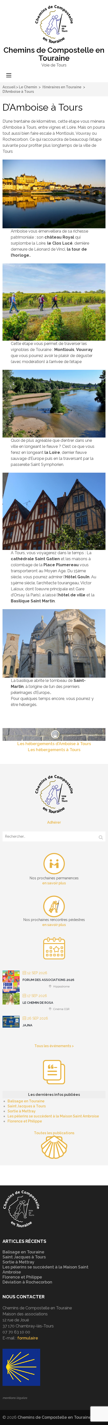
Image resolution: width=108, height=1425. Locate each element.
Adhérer (54, 822)
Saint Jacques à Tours (27, 1106)
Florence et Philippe (25, 1121)
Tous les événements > (54, 1046)
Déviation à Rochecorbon (27, 1282)
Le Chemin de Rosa (38, 1003)
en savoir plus (54, 883)
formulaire (27, 1338)
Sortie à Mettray (22, 1111)
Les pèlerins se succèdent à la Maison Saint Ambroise (53, 1116)
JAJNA (27, 1025)
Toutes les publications (54, 1133)
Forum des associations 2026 (48, 980)
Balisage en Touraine (26, 1101)
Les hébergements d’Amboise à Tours (54, 743)
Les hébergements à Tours (54, 749)
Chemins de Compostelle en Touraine (54, 54)
